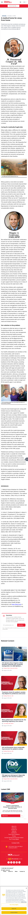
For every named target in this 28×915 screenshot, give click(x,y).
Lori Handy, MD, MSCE (8, 723)
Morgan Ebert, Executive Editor (10, 668)
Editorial (14, 831)
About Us (14, 826)
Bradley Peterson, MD (8, 696)
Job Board (14, 833)
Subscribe (20, 625)
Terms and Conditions (14, 834)
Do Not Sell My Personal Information (14, 837)
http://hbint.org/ (16, 604)
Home (4, 871)
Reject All (14, 908)
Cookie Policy (24, 902)
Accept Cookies (14, 912)
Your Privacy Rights (14, 839)
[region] (14, 900)
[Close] (26, 888)
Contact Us (14, 829)
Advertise (14, 828)
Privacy (14, 836)
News (16, 871)
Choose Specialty (12, 6)
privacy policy (5, 629)
